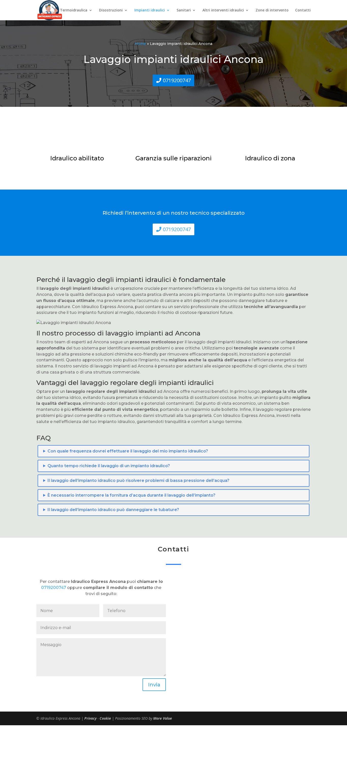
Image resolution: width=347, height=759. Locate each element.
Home (140, 43)
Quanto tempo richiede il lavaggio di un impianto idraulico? (109, 465)
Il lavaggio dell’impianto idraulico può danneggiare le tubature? (113, 509)
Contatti (303, 10)
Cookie (106, 718)
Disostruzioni (111, 10)
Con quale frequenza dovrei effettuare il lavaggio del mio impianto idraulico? (128, 451)
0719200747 (177, 80)
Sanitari (184, 10)
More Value (162, 718)
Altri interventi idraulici (223, 10)
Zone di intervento (272, 10)
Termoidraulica (73, 10)
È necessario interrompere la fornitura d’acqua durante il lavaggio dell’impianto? (131, 495)
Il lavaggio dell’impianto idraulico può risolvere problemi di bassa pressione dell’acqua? (138, 480)
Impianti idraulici (149, 10)
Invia (154, 685)
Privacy (91, 718)
